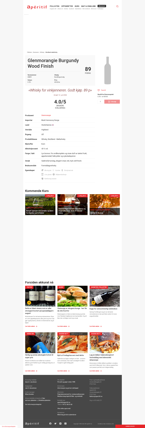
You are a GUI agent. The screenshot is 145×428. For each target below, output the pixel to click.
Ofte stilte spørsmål (63, 408)
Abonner (102, 6)
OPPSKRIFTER (67, 6)
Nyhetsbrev (78, 8)
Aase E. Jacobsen (31, 382)
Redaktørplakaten (44, 400)
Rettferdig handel (50, 179)
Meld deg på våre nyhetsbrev (66, 414)
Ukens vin (60, 8)
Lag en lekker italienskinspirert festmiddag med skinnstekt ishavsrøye (102, 357)
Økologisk (47, 170)
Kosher (57, 170)
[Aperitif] (37, 7)
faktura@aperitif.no (96, 396)
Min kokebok (86, 8)
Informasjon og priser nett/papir (68, 388)
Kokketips (100, 8)
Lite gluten (48, 174)
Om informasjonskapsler (33, 404)
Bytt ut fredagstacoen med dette (70, 355)
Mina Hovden (29, 394)
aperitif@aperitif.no (63, 402)
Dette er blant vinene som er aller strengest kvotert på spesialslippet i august (39, 310)
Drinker (66, 8)
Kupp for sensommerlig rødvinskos (103, 309)
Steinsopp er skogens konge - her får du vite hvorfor (72, 309)
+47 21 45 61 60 (67, 404)
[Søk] (117, 6)
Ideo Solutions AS (108, 424)
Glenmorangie (46, 115)
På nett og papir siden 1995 (66, 382)
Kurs (77, 6)
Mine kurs (93, 8)
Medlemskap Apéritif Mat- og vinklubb (69, 396)
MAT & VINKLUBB (88, 6)
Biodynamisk (68, 170)
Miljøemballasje (61, 174)
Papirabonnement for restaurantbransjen (70, 394)
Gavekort (71, 8)
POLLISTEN (54, 6)
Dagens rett (53, 8)
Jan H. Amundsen (30, 388)
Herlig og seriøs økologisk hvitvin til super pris (39, 356)
